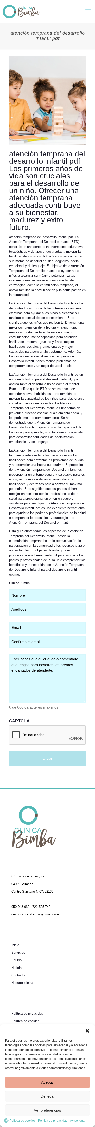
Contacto (18, 975)
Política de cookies (22, 1120)
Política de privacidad (53, 1120)
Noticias (17, 968)
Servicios (18, 952)
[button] (87, 1030)
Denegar (48, 1096)
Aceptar (47, 1082)
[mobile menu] (88, 11)
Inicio (15, 945)
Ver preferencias (47, 1110)
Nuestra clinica (22, 983)
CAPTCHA (19, 721)
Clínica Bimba (19, 583)
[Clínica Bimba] (21, 11)
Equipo (16, 960)
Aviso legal (77, 1120)
